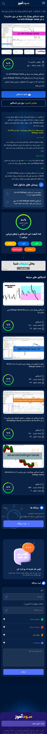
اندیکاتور (37, 11)
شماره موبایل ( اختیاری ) (33, 604)
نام (42, 590)
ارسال (23, 671)
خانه (44, 11)
